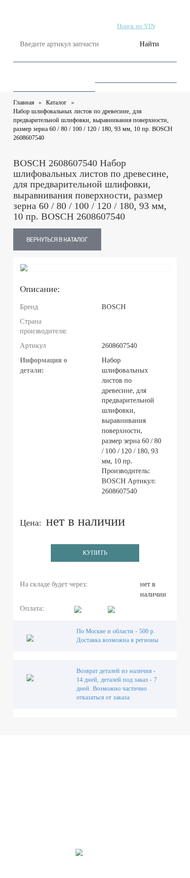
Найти (149, 44)
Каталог (56, 102)
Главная (23, 102)
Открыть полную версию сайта (95, 873)
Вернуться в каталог (57, 239)
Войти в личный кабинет (56, 804)
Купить (95, 552)
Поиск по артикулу (54, 26)
